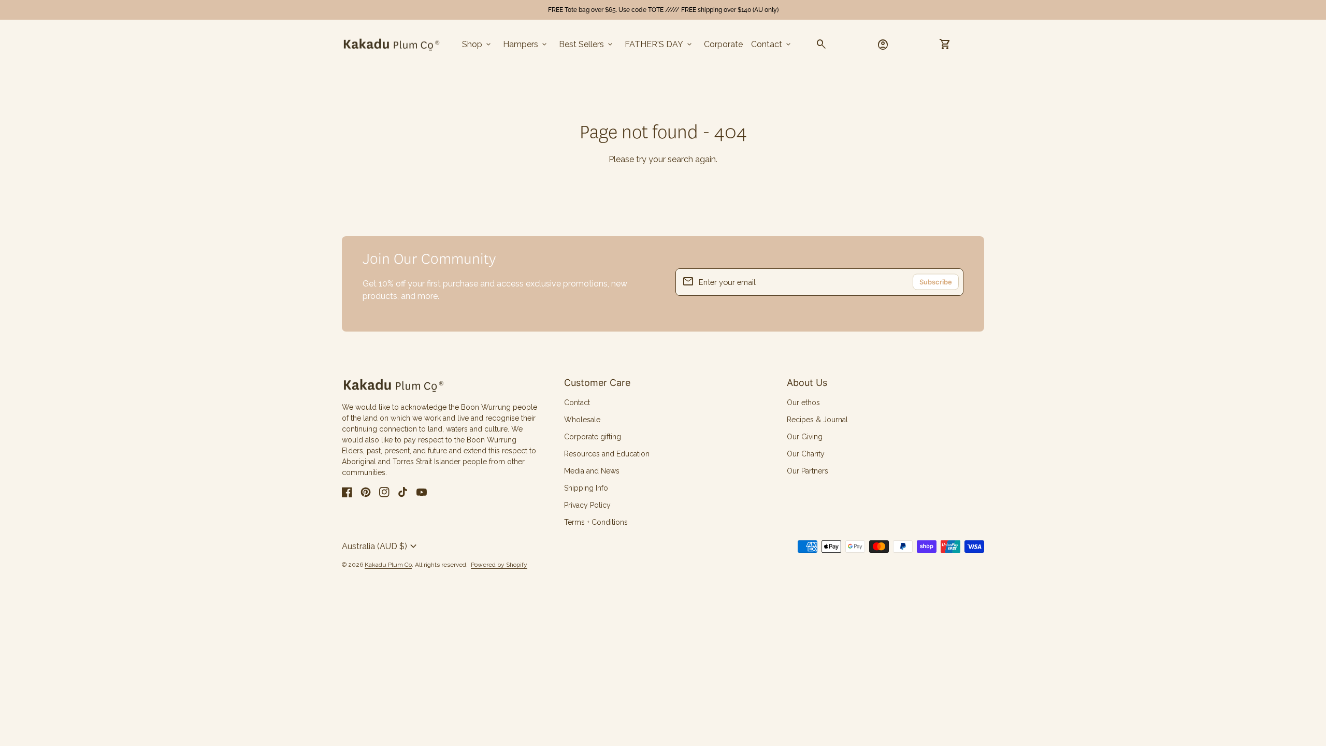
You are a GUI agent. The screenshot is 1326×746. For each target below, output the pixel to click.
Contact (771, 44)
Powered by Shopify (499, 565)
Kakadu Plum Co (388, 564)
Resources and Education (607, 454)
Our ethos (803, 402)
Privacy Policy (587, 505)
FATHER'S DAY (659, 44)
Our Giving (805, 437)
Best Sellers (586, 44)
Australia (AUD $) (381, 546)
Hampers (526, 44)
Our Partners (807, 471)
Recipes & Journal (817, 419)
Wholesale (582, 419)
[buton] (381, 546)
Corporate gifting (592, 437)
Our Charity (806, 454)
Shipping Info (586, 488)
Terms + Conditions (596, 522)
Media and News (591, 471)
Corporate (723, 44)
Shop (477, 44)
